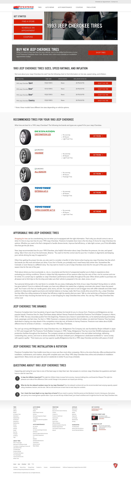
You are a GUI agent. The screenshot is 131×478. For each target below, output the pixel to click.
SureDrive (15, 435)
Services (35, 414)
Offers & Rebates (56, 423)
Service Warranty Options (77, 430)
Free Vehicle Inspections (38, 435)
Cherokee (24, 464)
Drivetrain (35, 431)
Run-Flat (15, 432)
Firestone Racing (17, 451)
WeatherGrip (16, 423)
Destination (16, 416)
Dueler (14, 430)
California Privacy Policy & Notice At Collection (23, 469)
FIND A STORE (91, 7)
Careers (54, 412)
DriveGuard (16, 419)
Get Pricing (97, 136)
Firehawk (15, 433)
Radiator (35, 438)
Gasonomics (55, 417)
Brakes (34, 410)
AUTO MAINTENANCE (65, 7)
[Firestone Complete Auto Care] (23, 7)
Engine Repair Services (38, 412)
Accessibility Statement (55, 467)
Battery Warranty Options (78, 428)
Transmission (36, 442)
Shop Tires (100, 53)
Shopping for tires (21, 238)
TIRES (39, 7)
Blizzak (14, 412)
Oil (33, 437)
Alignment (35, 409)
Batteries (35, 428)
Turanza (15, 426)
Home (14, 464)
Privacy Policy (31, 467)
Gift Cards (54, 419)
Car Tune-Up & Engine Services (40, 430)
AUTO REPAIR (49, 7)
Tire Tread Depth (17, 454)
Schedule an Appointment (103, 1)
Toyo (14, 437)
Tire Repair (35, 417)
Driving (73, 421)
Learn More (101, 418)
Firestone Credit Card (57, 416)
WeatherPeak (16, 417)
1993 (29, 464)
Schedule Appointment (57, 426)
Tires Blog (74, 410)
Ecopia (14, 425)
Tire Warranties (16, 449)
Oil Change (74, 417)
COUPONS (79, 7)
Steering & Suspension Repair (39, 416)
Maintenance (75, 419)
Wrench (54, 430)
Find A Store (28, 22)
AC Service (35, 426)
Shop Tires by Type (17, 442)
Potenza (15, 428)
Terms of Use (23, 467)
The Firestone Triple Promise (58, 428)
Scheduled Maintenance (38, 440)
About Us (54, 409)
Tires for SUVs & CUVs (18, 456)
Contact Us (114, 1)
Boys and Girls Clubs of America (59, 410)
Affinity (14, 410)
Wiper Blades (36, 446)
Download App (102, 429)
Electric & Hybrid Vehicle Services (40, 433)
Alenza (14, 409)
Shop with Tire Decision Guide (20, 444)
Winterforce (16, 421)
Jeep (19, 464)
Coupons (28, 37)
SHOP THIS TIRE (103, 83)
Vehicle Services (36, 444)
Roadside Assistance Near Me (59, 425)
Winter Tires (16, 458)
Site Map (15, 467)
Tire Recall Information (18, 453)
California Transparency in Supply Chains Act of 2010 (74, 467)
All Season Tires (16, 414)
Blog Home (74, 409)
